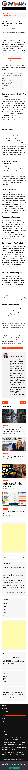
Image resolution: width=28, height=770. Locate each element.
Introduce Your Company (9, 85)
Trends (4, 615)
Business (20, 28)
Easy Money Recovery (8, 87)
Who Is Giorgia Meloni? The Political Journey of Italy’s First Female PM (14, 593)
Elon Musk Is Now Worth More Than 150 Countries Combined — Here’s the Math (12, 581)
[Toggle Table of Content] (20, 73)
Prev (6, 402)
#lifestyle (15, 658)
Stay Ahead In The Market (9, 83)
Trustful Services (7, 80)
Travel (4, 612)
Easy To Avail (6, 77)
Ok (10, 767)
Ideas (4, 606)
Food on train (6, 663)
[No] (26, 765)
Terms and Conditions (7, 711)
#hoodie (10, 658)
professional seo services (14, 58)
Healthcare (18, 664)
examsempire (15, 661)
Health (12, 664)
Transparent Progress (8, 82)
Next (22, 402)
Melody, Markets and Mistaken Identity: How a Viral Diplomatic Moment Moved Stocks (12, 484)
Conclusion (6, 88)
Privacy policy (16, 767)
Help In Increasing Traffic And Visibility (12, 75)
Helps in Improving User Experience (11, 78)
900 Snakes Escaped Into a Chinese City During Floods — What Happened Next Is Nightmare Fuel (14, 429)
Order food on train (6, 665)
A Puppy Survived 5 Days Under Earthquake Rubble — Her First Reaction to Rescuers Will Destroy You (14, 587)
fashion (21, 661)
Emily (4, 28)
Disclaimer (4, 708)
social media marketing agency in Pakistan (13, 135)
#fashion (5, 658)
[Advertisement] (14, 538)
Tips (4, 609)
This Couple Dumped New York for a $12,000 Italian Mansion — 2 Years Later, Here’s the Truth (14, 569)
